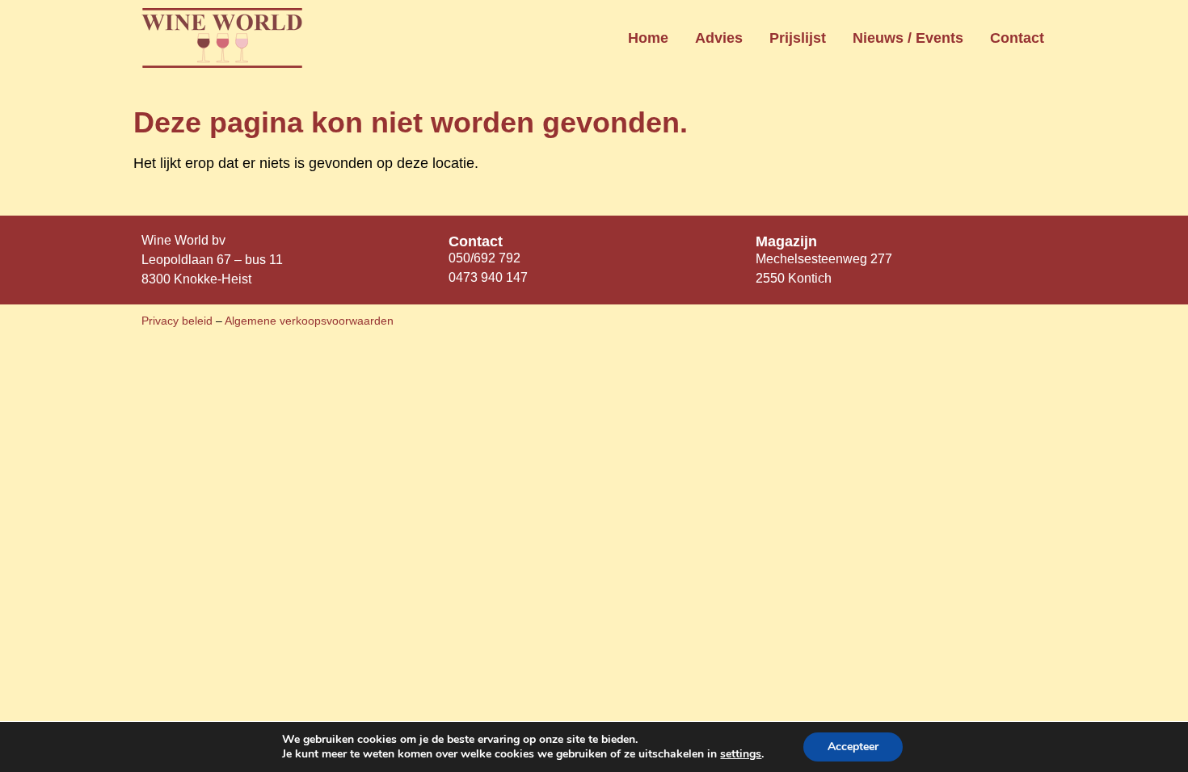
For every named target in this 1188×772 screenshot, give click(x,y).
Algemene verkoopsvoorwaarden (309, 320)
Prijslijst (797, 38)
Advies (719, 38)
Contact (1017, 38)
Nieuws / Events (908, 38)
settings (740, 754)
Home (648, 38)
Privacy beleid (178, 320)
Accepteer (853, 746)
